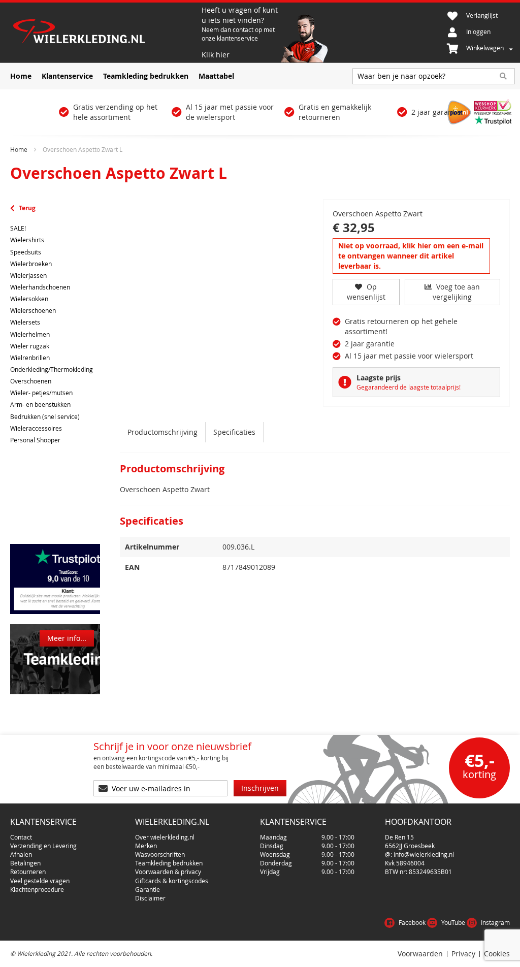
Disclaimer (150, 898)
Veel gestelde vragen (40, 881)
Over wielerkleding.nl (164, 837)
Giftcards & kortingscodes (171, 881)
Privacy (463, 954)
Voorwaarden (420, 954)
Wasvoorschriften (160, 854)
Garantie (147, 889)
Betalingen (25, 863)
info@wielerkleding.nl (424, 854)
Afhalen (21, 854)
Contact (21, 837)
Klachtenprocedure (37, 889)
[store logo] (105, 32)
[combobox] (433, 76)
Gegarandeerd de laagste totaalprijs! (408, 387)
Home (18, 149)
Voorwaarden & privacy (168, 871)
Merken (146, 846)
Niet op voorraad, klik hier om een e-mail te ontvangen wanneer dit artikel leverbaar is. (410, 256)
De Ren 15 (399, 837)
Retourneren (28, 871)
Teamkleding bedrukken (169, 863)
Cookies (497, 954)
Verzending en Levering (43, 846)
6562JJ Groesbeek (410, 846)
